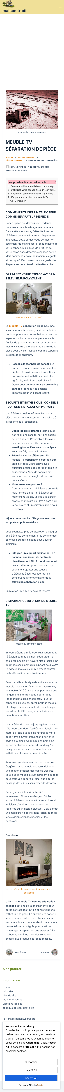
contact (6, 987)
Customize (31, 1062)
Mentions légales (12, 1003)
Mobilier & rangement (17, 170)
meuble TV (16, 325)
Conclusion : (21, 200)
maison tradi (14, 10)
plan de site (9, 995)
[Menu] (60, 6)
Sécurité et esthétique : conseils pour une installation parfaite (33, 193)
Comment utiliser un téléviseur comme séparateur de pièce (33, 186)
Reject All (31, 1070)
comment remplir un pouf (29, 317)
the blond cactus (12, 999)
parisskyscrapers (25, 1018)
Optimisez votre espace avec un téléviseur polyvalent (33, 189)
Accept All (31, 1077)
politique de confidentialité (18, 1007)
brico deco (8, 991)
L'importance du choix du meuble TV (29, 197)
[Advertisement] (32, 47)
